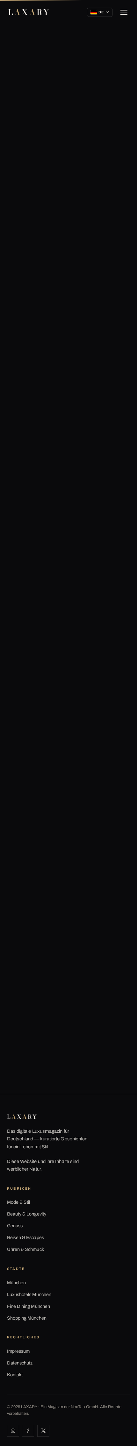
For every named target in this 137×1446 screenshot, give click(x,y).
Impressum (18, 1351)
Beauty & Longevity (26, 1213)
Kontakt (15, 1374)
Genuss (15, 1225)
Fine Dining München (28, 1306)
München (16, 1282)
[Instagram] (13, 1431)
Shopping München (27, 1318)
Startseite (20, 56)
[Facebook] (28, 1431)
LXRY (29, 12)
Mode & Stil (18, 1202)
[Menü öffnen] (124, 12)
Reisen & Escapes (25, 1237)
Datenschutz (20, 1362)
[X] (43, 1431)
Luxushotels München (29, 1294)
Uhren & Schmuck (25, 1249)
